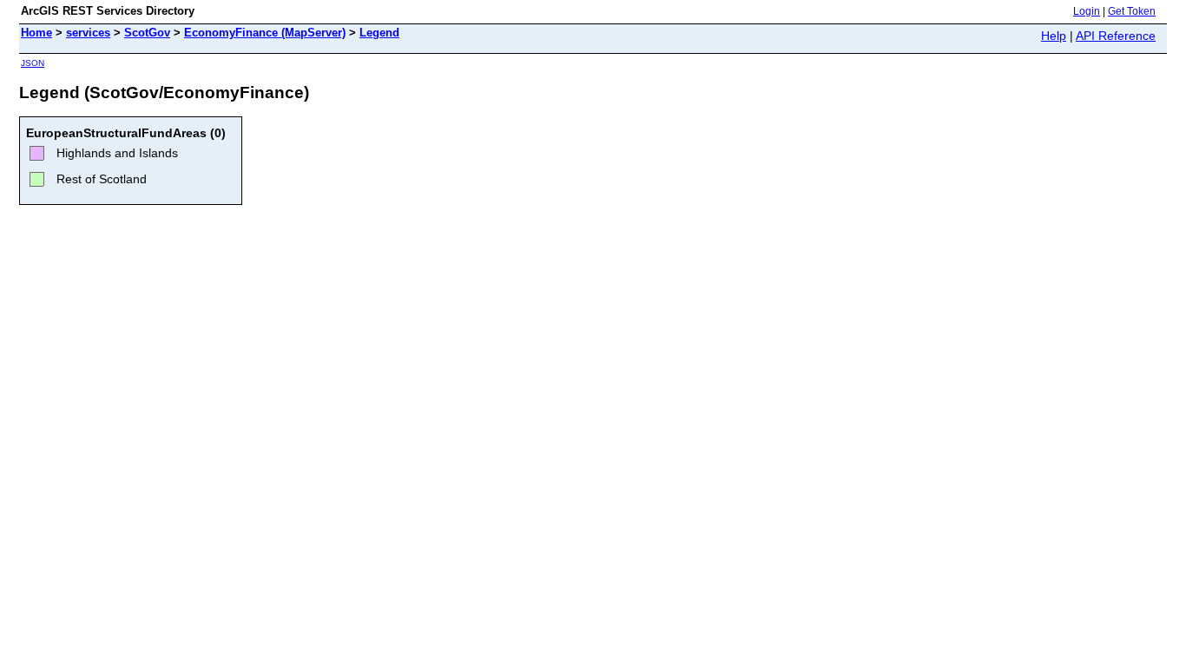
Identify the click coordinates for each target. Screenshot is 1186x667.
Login (1086, 11)
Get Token (1132, 11)
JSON (32, 63)
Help (1053, 36)
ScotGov (147, 32)
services (88, 32)
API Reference (1116, 36)
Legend (379, 32)
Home (36, 32)
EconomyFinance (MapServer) (265, 32)
